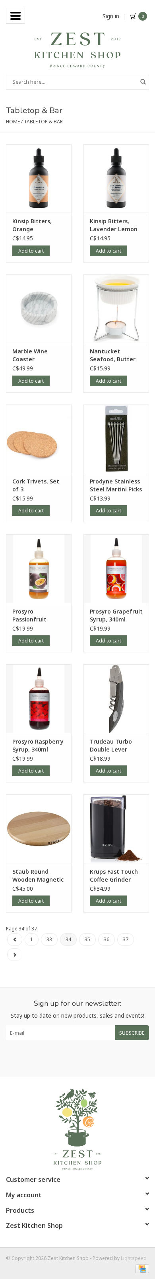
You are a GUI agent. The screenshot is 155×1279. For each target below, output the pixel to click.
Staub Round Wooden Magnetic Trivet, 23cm (38, 876)
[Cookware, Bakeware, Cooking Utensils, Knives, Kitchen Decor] (77, 49)
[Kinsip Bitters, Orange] (39, 178)
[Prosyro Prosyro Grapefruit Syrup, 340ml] (116, 568)
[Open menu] (15, 16)
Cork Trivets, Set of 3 (35, 485)
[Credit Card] (141, 1268)
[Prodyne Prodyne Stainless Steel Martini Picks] (116, 439)
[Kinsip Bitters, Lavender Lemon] (116, 178)
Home (13, 121)
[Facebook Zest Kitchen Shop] (70, 1058)
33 (49, 939)
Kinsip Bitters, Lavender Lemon (114, 225)
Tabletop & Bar (43, 121)
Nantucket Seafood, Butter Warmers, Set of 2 (115, 355)
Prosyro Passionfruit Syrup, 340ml (30, 615)
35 (87, 939)
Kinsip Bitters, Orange (32, 225)
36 (106, 939)
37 (125, 939)
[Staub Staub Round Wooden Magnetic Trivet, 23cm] (39, 828)
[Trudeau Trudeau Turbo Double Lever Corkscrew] (116, 698)
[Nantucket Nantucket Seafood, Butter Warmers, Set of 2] (116, 308)
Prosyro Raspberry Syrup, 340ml (38, 745)
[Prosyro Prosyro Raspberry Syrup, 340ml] (39, 698)
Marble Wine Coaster (30, 355)
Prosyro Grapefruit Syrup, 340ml (116, 615)
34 (68, 939)
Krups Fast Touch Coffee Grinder (114, 875)
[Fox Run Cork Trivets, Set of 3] (39, 439)
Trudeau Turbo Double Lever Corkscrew (111, 746)
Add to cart (31, 250)
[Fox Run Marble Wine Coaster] (39, 308)
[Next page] (14, 954)
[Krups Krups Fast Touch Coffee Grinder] (116, 828)
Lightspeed (134, 1258)
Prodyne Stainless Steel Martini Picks (116, 485)
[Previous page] (14, 939)
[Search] (143, 82)
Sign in (111, 16)
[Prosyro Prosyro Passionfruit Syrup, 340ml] (39, 568)
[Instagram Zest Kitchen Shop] (84, 1058)
